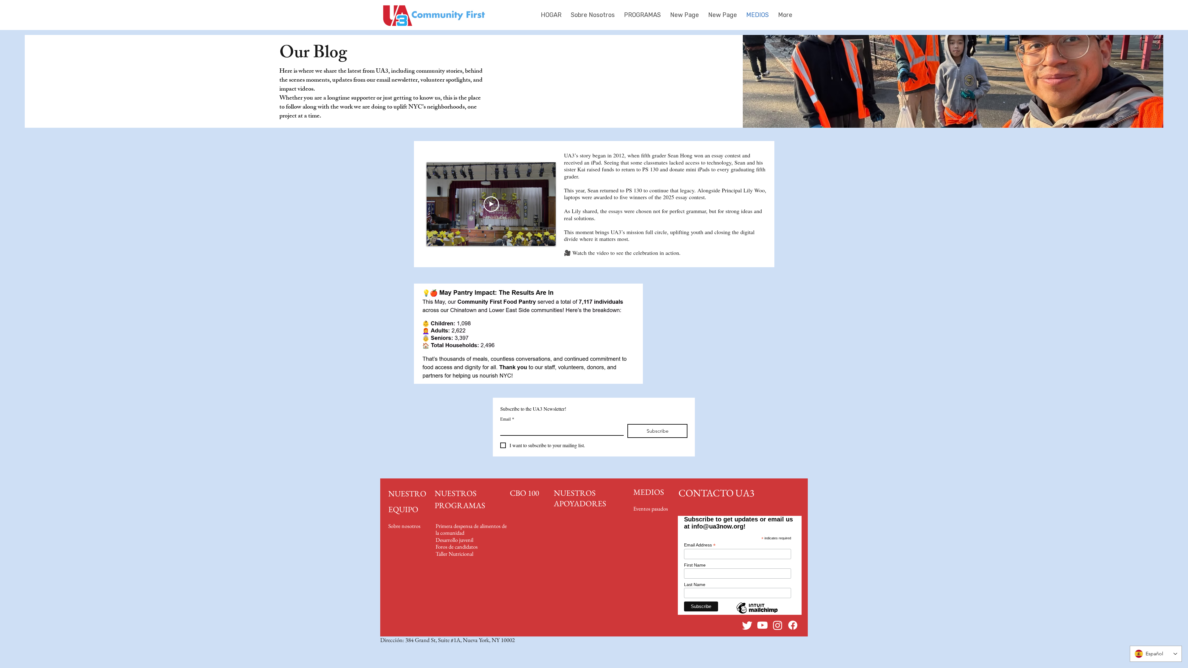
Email (507, 419)
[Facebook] (793, 625)
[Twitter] (747, 625)
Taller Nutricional (454, 553)
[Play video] (491, 204)
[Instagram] (778, 625)
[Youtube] (762, 625)
